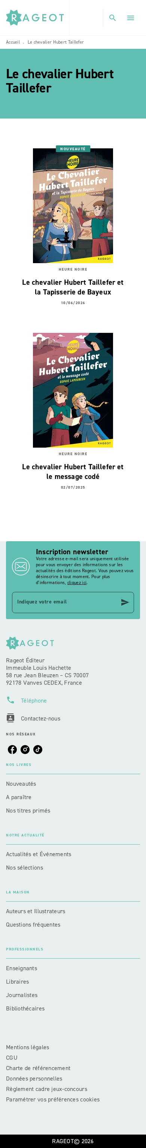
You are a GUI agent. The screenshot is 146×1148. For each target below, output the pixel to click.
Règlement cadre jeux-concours (46, 1089)
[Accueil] (37, 17)
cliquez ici (76, 583)
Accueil (13, 42)
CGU (12, 1058)
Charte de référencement (38, 1068)
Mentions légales (27, 1047)
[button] (73, 784)
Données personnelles (34, 1078)
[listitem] (12, 749)
